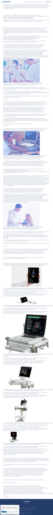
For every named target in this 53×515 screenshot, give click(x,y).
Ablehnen (10, 511)
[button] (18, 505)
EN (26, 503)
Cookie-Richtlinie (7, 513)
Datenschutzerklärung (11, 513)
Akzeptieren (3, 511)
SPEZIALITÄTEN (21, 508)
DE (27, 503)
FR (25, 503)
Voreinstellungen (16, 511)
